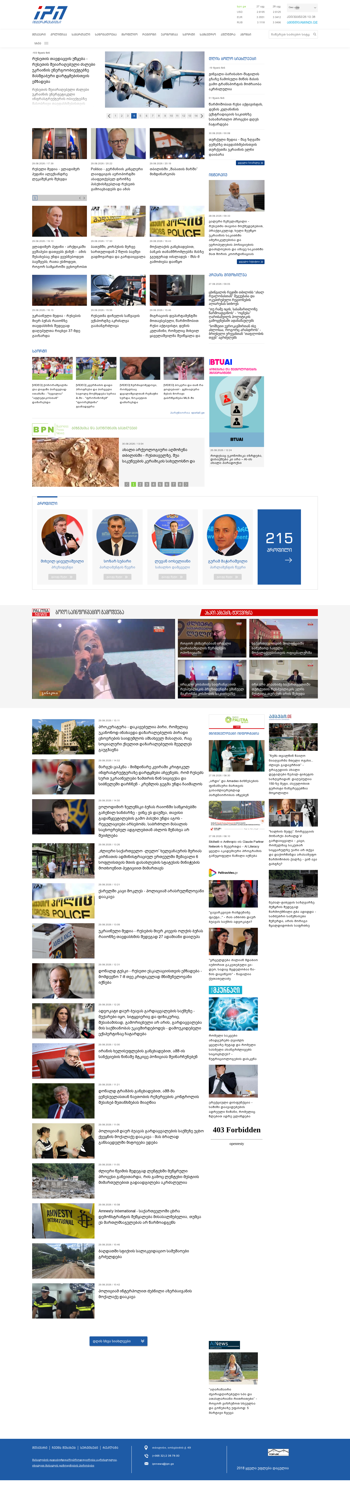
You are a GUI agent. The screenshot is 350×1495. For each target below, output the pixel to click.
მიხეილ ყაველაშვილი (62, 561)
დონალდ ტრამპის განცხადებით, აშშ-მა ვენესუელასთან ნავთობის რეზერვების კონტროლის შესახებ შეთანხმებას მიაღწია (149, 1096)
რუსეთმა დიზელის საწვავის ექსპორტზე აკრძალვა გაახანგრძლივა (115, 321)
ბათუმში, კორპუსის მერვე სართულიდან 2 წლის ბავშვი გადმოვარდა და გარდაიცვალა (118, 252)
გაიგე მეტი (59, 576)
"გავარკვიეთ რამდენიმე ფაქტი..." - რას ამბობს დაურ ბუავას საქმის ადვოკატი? (232, 917)
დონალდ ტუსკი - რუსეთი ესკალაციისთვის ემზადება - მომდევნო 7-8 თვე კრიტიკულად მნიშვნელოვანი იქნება (150, 976)
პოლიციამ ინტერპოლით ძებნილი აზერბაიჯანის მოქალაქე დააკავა (145, 1294)
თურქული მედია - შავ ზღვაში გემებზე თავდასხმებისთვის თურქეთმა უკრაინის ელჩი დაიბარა (234, 147)
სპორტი (189, 34)
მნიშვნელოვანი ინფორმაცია (234, 733)
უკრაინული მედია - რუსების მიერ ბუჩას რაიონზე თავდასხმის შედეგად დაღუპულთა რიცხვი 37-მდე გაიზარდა (56, 326)
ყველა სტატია (249, 261)
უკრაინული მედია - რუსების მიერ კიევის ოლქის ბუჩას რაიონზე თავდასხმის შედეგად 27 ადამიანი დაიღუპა (151, 934)
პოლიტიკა (58, 34)
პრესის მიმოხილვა (228, 274)
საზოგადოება (106, 34)
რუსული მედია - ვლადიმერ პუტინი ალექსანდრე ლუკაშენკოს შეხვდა (56, 174)
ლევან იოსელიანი (172, 561)
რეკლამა (110, 1448)
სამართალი (81, 34)
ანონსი (245, 34)
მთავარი (39, 34)
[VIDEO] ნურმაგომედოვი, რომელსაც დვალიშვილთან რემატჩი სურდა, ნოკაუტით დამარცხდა (139, 393)
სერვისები (89, 1448)
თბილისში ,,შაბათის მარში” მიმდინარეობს (174, 171)
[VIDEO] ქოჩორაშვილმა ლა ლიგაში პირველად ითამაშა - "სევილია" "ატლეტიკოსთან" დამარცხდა (50, 393)
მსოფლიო (129, 34)
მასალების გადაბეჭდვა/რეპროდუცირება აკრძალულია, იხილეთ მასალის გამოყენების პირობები (74, 1462)
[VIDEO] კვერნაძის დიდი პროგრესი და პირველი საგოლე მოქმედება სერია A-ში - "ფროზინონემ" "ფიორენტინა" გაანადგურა (96, 395)
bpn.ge (241, 6)
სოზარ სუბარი (117, 561)
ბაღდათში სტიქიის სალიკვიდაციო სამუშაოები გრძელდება (144, 1254)
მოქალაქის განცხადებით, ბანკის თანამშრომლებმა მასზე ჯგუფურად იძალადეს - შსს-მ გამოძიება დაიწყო (177, 254)
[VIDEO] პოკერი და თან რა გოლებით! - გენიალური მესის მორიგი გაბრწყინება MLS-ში (183, 391)
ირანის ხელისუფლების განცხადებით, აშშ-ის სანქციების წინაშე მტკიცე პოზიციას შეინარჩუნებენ (148, 1054)
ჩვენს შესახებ (64, 1448)
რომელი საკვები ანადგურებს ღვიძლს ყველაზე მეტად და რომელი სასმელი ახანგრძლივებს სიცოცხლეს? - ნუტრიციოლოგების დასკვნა (233, 1047)
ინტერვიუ (218, 174)
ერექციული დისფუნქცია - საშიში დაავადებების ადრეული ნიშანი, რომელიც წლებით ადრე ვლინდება (232, 1109)
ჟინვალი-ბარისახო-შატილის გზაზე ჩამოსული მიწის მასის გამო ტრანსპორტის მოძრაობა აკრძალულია (235, 81)
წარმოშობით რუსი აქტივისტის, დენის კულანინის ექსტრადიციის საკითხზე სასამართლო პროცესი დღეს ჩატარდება (236, 114)
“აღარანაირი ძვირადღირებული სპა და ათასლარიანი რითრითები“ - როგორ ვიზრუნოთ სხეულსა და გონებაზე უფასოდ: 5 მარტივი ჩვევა (233, 1401)
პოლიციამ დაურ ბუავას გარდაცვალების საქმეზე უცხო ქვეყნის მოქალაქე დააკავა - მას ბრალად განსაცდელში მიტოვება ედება (151, 1136)
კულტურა (228, 34)
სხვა (38, 43)
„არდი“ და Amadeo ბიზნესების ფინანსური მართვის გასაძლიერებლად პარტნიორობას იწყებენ (234, 788)
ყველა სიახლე (249, 162)
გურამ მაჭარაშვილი (227, 561)
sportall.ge (198, 412)
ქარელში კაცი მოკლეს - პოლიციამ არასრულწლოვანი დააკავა (151, 894)
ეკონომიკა (169, 34)
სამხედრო (208, 34)
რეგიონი (149, 34)
